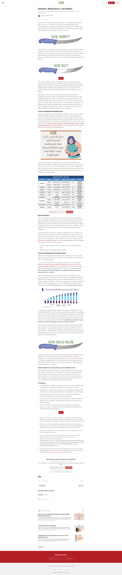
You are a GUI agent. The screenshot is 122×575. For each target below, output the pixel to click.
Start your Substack (57, 569)
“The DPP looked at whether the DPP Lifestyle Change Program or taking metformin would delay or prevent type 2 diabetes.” (61, 124)
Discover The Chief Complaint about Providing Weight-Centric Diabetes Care (54, 515)
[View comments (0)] (43, 19)
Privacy (61, 566)
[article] (61, 518)
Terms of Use (67, 470)
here (60, 240)
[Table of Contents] (1, 287)
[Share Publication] (106, 3)
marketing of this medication (46, 240)
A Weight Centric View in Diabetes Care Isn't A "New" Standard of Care (53, 536)
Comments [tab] (41, 494)
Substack (55, 572)
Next (80, 485)
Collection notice (70, 566)
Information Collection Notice (60, 471)
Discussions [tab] (47, 510)
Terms (65, 566)
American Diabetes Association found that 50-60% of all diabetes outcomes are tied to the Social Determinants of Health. (59, 265)
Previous (43, 485)
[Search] (103, 3)
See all (40, 547)
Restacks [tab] (46, 494)
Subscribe (111, 2)
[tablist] (43, 495)
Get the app (67, 569)
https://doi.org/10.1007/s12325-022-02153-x (62, 452)
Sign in (118, 2)
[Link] (36, 111)
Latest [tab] (42, 510)
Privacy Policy (70, 471)
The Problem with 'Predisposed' (47, 525)
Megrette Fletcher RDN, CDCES (47, 15)
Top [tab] (39, 510)
